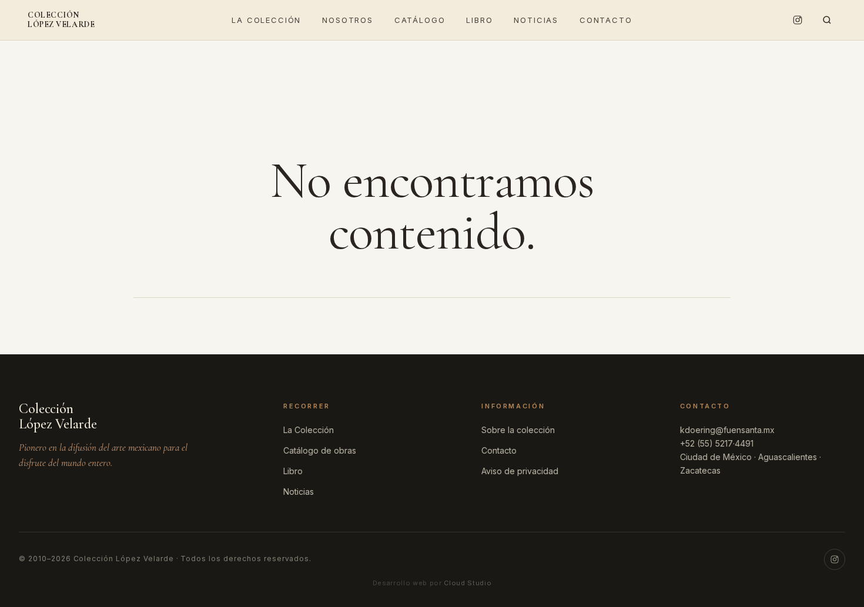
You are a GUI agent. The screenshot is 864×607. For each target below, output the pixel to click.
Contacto (606, 20)
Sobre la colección (518, 430)
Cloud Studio (467, 583)
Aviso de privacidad (519, 471)
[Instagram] (797, 20)
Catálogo (420, 20)
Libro (479, 20)
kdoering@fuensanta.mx (727, 430)
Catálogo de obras (319, 450)
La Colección (266, 20)
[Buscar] (827, 20)
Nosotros (347, 20)
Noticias (536, 20)
